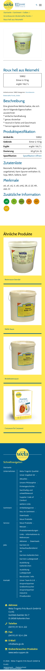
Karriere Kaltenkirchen (29, 555)
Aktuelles (23, 479)
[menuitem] (35, 5)
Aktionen (23, 541)
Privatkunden (25, 596)
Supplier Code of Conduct (27, 498)
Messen (23, 527)
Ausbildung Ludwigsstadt (25, 571)
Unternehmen (9, 471)
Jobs (5, 545)
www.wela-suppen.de (18, 652)
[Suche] (35, 5)
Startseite (7, 467)
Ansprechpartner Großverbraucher (27, 585)
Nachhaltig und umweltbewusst (26, 491)
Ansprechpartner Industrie (27, 591)
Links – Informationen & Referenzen (30, 536)
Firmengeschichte (27, 486)
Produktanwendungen (29, 530)
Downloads (24, 515)
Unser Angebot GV (27, 475)
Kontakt (6, 580)
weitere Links (25, 504)
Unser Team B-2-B (27, 580)
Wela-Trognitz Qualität (29, 471)
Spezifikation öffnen (32, 155)
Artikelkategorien (27, 508)
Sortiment (7, 508)
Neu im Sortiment (27, 511)
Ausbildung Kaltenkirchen (25, 564)
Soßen (18, 95)
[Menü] (40, 5)
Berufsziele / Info (27, 576)
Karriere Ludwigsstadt (29, 559)
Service (6, 523)
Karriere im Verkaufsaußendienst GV (29, 548)
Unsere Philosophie (28, 483)
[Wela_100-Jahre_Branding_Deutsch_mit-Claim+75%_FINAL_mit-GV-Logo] (18, 5)
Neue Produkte (26, 519)
